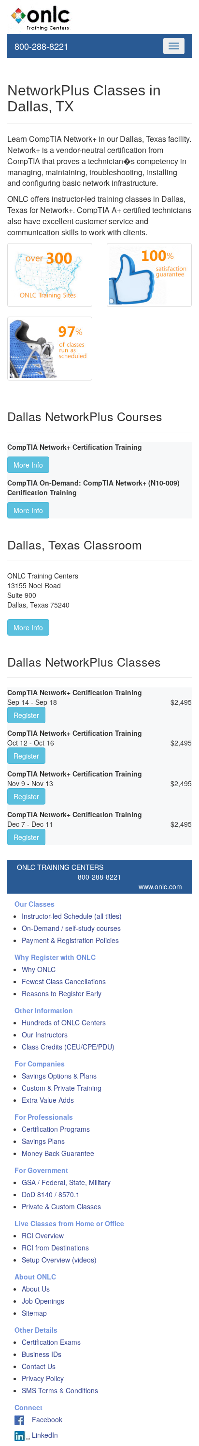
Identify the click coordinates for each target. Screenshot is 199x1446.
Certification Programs (56, 1129)
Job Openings (43, 1301)
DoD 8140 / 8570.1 (51, 1194)
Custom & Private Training (61, 1088)
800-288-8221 (41, 46)
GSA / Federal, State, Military (66, 1182)
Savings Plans (43, 1141)
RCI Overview (43, 1235)
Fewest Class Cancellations (64, 981)
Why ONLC (39, 969)
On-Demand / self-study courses (71, 928)
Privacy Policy (43, 1378)
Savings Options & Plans (59, 1076)
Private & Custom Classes (61, 1206)
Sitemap (34, 1313)
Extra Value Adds (48, 1100)
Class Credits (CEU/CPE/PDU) (68, 1046)
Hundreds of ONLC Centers (64, 1022)
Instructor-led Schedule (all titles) (72, 916)
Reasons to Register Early (61, 993)
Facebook (43, 1419)
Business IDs (41, 1354)
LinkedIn (44, 1435)
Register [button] (26, 715)
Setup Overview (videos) (59, 1259)
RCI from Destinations (55, 1247)
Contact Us (39, 1366)
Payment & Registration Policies (70, 940)
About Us (36, 1289)
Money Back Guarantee (58, 1153)
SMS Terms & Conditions (60, 1390)
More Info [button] (28, 465)
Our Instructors (45, 1034)
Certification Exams (51, 1342)
